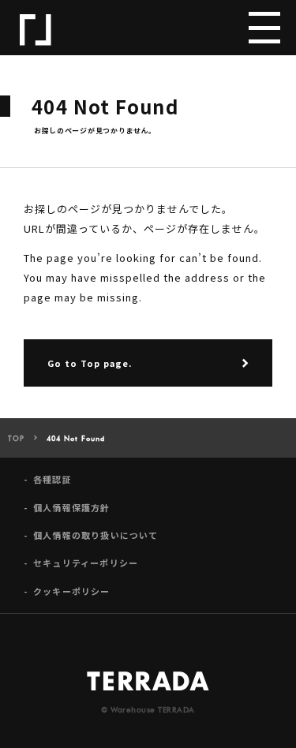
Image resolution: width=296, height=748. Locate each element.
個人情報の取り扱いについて (96, 535)
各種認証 (52, 479)
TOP (16, 439)
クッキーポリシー (72, 591)
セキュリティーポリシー (85, 563)
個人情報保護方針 (72, 508)
